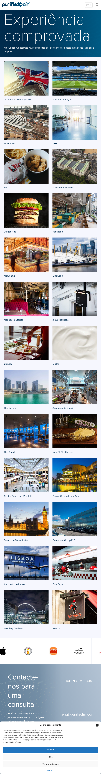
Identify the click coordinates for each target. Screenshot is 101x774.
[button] (97, 725)
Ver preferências (50, 764)
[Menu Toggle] (80, 5)
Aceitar (50, 749)
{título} (49, 770)
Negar (50, 757)
